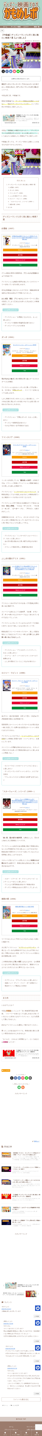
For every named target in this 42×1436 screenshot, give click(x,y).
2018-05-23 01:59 (10, 1348)
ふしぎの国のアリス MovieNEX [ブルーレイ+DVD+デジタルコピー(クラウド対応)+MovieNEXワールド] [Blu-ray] (24, 568)
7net (20, 265)
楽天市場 (20, 255)
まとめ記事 (7, 1070)
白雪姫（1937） (15, 187)
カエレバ (27, 242)
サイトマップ (31, 1427)
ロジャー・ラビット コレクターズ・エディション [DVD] (25, 681)
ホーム (11, 1427)
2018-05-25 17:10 (12, 1368)
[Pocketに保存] (14, 71)
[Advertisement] (21, 1116)
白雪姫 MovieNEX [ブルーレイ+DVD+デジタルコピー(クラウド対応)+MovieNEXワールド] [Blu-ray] (25, 237)
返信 (37, 1316)
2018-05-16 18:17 (6, 1309)
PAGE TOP (21, 1419)
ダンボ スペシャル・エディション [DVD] (24, 345)
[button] (22, 71)
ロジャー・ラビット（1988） (19, 198)
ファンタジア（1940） (17, 193)
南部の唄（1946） (15, 204)
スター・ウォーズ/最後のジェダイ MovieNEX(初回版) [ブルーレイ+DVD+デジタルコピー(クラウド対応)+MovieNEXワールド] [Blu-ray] (25, 801)
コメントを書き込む (21, 1399)
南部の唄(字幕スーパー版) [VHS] (24, 906)
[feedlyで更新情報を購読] (19, 1087)
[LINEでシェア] (18, 71)
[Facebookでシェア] (7, 71)
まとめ (10, 207)
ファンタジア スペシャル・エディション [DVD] (24, 445)
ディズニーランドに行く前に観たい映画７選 (21, 184)
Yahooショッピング (20, 260)
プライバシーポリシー (11, 1429)
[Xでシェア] (3, 71)
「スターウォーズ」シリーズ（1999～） (22, 201)
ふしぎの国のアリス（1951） (19, 196)
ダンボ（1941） (15, 190)
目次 (18, 180)
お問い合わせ (31, 1429)
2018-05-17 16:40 (8, 1323)
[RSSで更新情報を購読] (23, 1087)
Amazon (20, 250)
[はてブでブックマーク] (10, 71)
